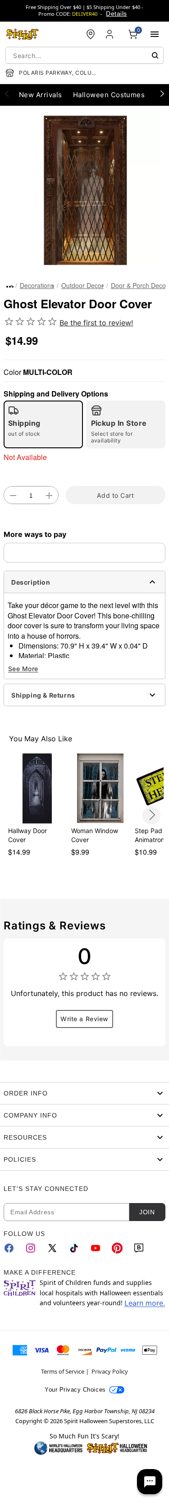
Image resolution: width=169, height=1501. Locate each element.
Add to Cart (115, 495)
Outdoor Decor (82, 285)
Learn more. (144, 1302)
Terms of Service (62, 1371)
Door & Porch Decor (139, 285)
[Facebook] (9, 1248)
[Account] (110, 34)
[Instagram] (30, 1248)
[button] (84, 190)
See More (23, 668)
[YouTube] (95, 1248)
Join (147, 1212)
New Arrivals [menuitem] (40, 94)
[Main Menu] (155, 34)
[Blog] (138, 1248)
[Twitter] (52, 1248)
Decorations (37, 285)
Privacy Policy (109, 1371)
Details (116, 13)
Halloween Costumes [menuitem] (109, 94)
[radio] (43, 424)
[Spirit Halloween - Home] (22, 34)
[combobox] (84, 55)
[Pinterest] (117, 1248)
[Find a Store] (91, 34)
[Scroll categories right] (162, 93)
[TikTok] (74, 1248)
